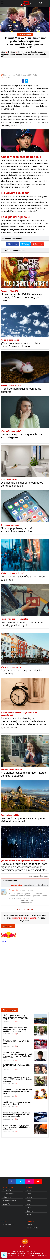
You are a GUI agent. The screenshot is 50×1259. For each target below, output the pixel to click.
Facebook (13, 244)
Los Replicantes (8, 1194)
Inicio (3, 52)
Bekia (29, 1190)
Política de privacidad (36, 1253)
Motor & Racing (8, 1224)
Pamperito (13, 890)
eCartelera (7, 1197)
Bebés (29, 1204)
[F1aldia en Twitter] (20, 1181)
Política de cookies (7, 1255)
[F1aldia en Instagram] (29, 1181)
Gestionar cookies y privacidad (14, 1253)
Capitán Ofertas (32, 1228)
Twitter (26, 244)
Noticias (11, 52)
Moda (29, 1194)
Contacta (21, 1255)
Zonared (30, 1224)
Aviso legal (31, 1251)
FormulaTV (7, 1190)
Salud (29, 1208)
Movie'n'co (6, 1204)
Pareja (29, 1201)
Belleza (29, 1197)
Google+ (38, 244)
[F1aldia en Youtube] (38, 1181)
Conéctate (19, 899)
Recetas (30, 1211)
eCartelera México (9, 1201)
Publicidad (31, 1255)
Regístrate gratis (18, 918)
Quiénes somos (18, 1251)
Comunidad (42, 1255)
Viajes (29, 1215)
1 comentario (8, 78)
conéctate (32, 918)
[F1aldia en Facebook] (12, 1181)
